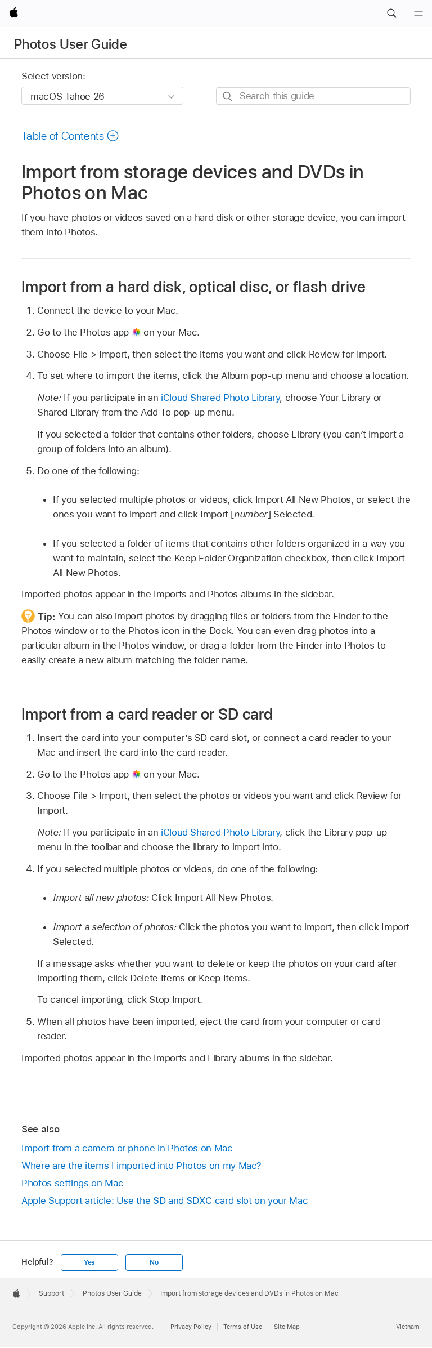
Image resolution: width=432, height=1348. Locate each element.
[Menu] (418, 13)
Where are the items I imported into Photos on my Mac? (141, 1165)
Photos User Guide (70, 44)
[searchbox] (313, 96)
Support (51, 1293)
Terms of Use (242, 1327)
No (154, 1262)
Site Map (287, 1327)
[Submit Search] (228, 96)
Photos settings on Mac (72, 1183)
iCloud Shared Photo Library (220, 397)
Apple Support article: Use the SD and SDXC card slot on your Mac (164, 1200)
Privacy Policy (191, 1327)
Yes (89, 1262)
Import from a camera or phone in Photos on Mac (127, 1148)
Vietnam (408, 1327)
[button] (391, 13)
